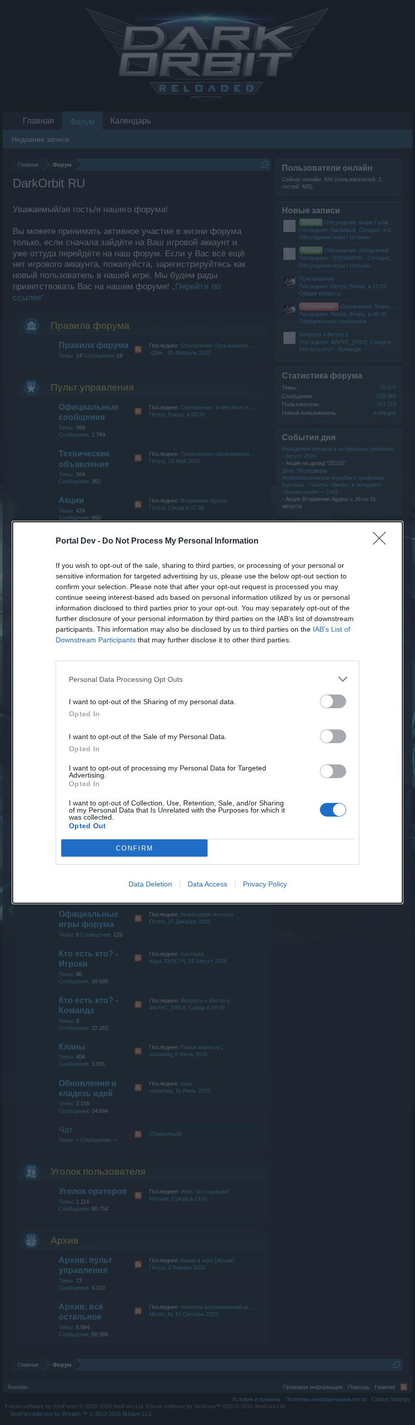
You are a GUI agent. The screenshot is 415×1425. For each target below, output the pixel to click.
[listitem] (207, 679)
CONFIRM (134, 848)
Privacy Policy (265, 884)
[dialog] (207, 712)
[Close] (382, 541)
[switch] (333, 701)
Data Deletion (150, 884)
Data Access (207, 884)
